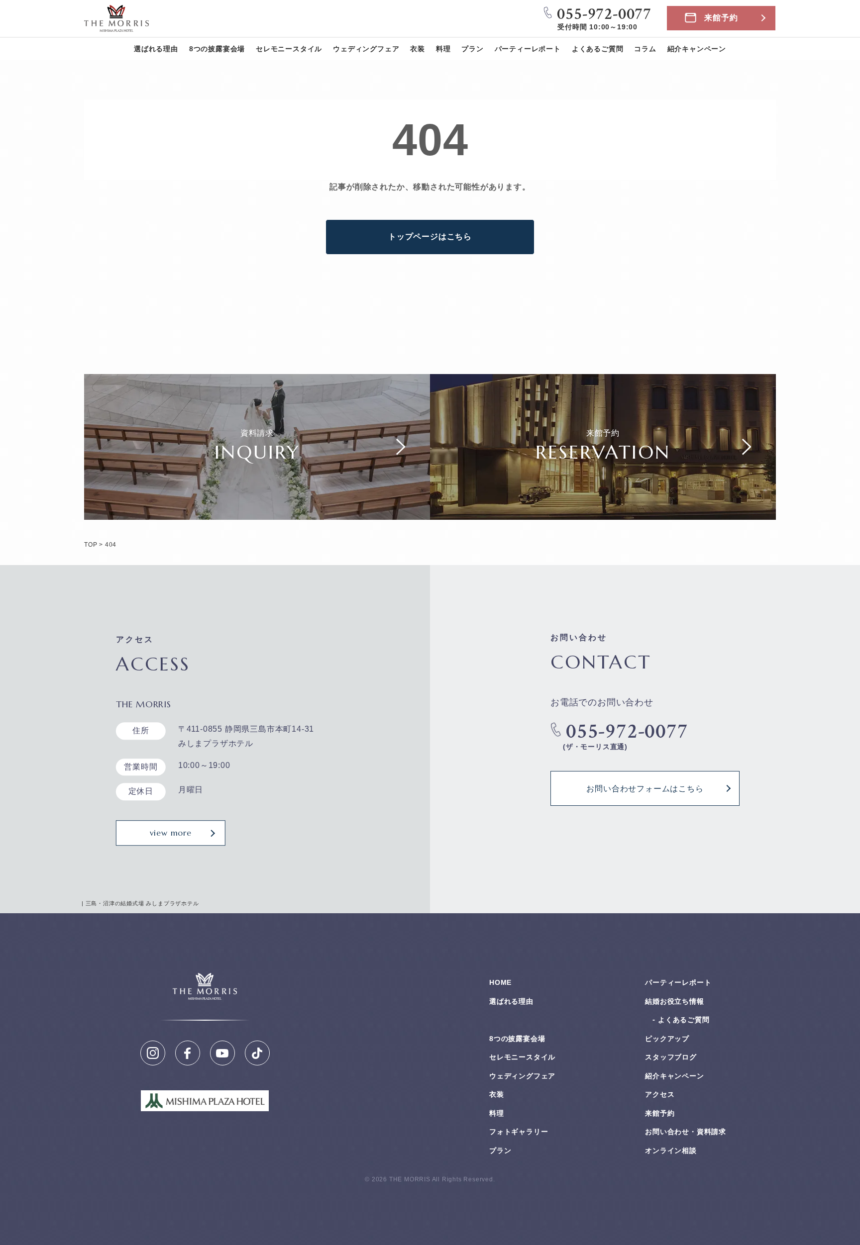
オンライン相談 (671, 1150)
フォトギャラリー (518, 1132)
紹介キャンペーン (696, 49)
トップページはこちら (430, 236)
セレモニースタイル (289, 49)
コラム (645, 49)
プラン (472, 49)
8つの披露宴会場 (217, 49)
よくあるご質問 (598, 49)
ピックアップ (667, 1039)
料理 (443, 49)
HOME (500, 982)
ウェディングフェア (366, 49)
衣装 (417, 49)
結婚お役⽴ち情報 (674, 1001)
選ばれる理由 (156, 49)
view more (171, 833)
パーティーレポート (528, 49)
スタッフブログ (671, 1057)
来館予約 (721, 17)
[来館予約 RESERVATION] (603, 512)
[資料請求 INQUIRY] (257, 512)
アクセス (659, 1094)
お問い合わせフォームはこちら (644, 788)
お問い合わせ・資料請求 (685, 1132)
